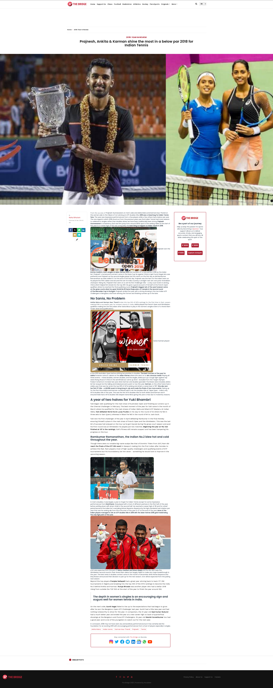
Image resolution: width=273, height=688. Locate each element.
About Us (199, 677)
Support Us (101, 4)
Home (92, 4)
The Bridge (134, 637)
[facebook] (70, 230)
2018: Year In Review (136, 37)
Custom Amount (195, 253)
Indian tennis (108, 629)
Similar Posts (78, 660)
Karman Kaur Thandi (122, 629)
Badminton (127, 4)
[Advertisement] (136, 20)
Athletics (137, 4)
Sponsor (196, 229)
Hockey (145, 4)
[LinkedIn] (83, 230)
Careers (218, 677)
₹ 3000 (195, 245)
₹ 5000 (185, 245)
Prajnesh (135, 629)
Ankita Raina (96, 629)
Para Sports (155, 4)
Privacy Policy (189, 677)
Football (117, 4)
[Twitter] (75, 230)
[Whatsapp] (79, 230)
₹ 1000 (181, 253)
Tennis (143, 629)
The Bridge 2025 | (128, 683)
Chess (110, 4)
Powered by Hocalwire (143, 683)
